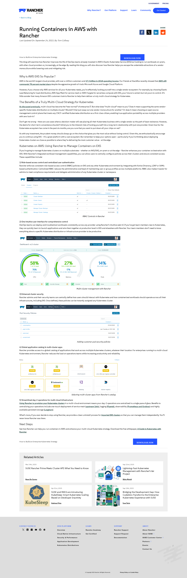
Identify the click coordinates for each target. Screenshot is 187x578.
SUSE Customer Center (153, 537)
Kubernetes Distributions (68, 545)
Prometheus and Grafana (139, 406)
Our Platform (110, 10)
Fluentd (110, 406)
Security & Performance (67, 537)
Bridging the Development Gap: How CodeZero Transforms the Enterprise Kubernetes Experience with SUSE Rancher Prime (141, 496)
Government (153, 3)
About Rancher (149, 530)
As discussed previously (29, 107)
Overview (61, 530)
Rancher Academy (93, 530)
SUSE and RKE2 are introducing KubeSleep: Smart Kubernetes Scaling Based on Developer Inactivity (70, 495)
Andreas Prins (56, 503)
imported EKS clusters (110, 415)
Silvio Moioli (127, 479)
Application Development (68, 541)
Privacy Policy (124, 572)
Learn (134, 10)
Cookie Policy (134, 572)
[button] (141, 32)
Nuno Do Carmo (31, 479)
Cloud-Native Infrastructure (69, 534)
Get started (161, 10)
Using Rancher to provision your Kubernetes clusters (41, 403)
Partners (146, 541)
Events (145, 545)
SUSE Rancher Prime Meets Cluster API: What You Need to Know (57, 468)
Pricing (165, 3)
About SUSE (148, 534)
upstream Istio (92, 406)
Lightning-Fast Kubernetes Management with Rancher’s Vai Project (138, 471)
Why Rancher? (94, 10)
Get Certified (91, 534)
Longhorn (48, 410)
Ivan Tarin (126, 503)
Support (124, 10)
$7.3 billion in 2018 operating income (102, 81)
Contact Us (147, 549)
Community (145, 10)
